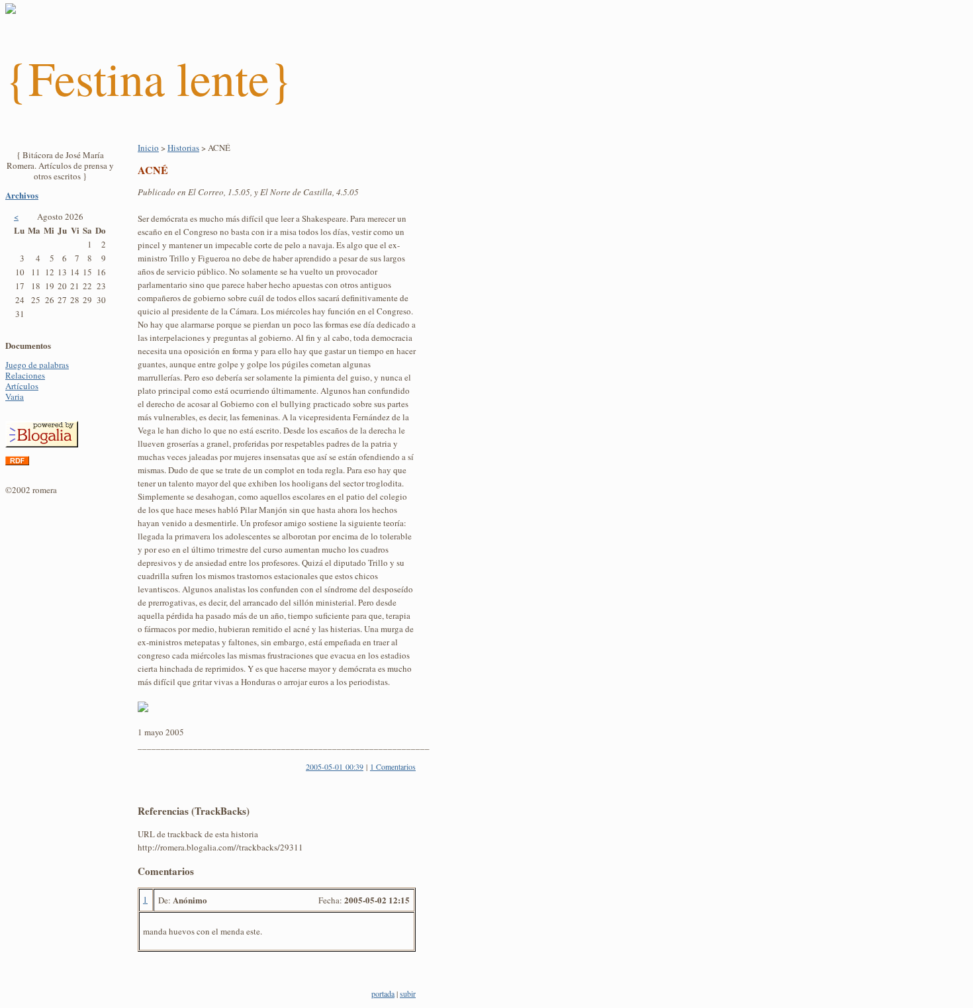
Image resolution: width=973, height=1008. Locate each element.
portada (382, 993)
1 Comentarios (393, 766)
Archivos (21, 195)
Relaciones (25, 375)
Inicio (148, 148)
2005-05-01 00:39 (334, 766)
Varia (14, 396)
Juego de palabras (37, 365)
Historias (183, 148)
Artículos (21, 386)
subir (408, 993)
